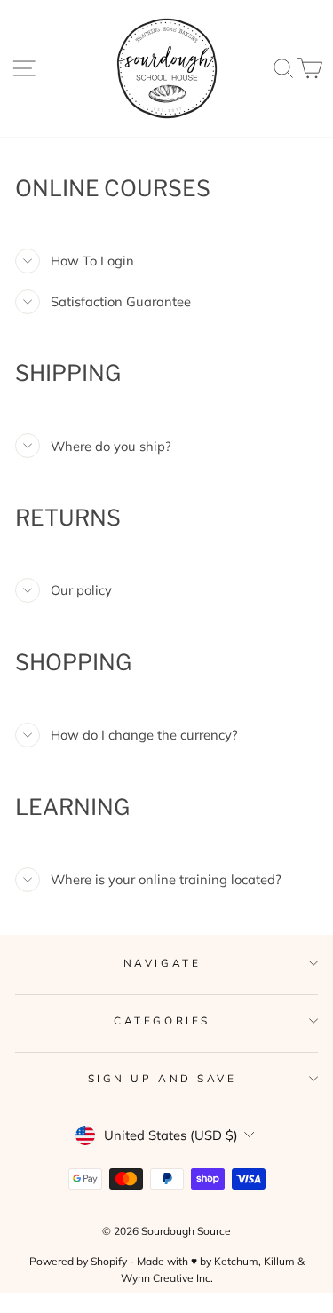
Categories (162, 1020)
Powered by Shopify (78, 1261)
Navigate (162, 962)
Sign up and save (162, 1078)
